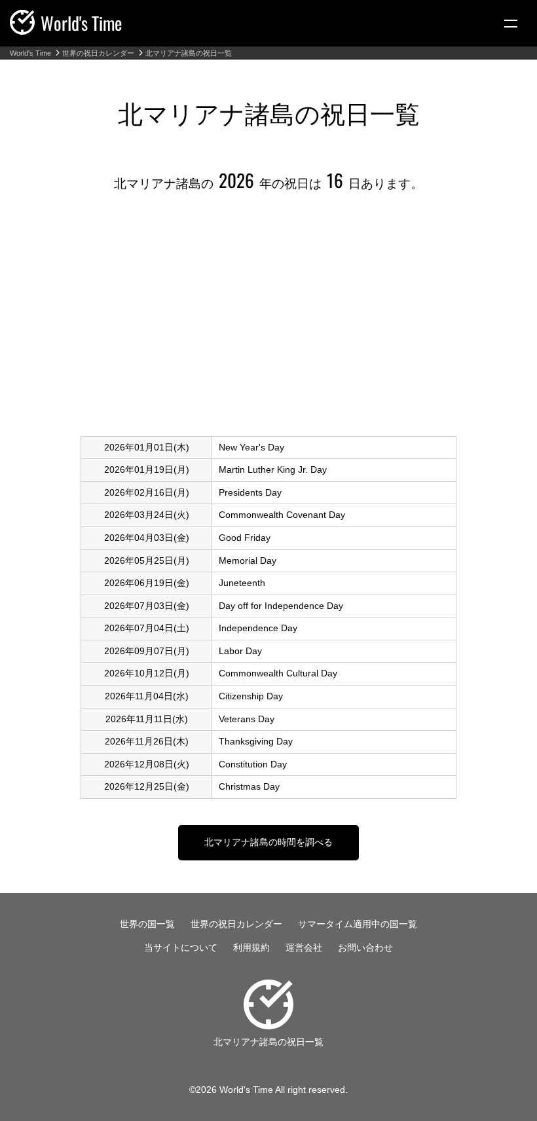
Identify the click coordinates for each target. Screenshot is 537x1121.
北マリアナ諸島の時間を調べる (268, 842)
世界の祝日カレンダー (98, 53)
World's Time (30, 53)
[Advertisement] (268, 318)
